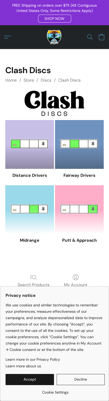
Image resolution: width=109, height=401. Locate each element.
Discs (46, 80)
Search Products (33, 285)
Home (11, 80)
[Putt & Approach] (79, 209)
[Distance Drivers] (29, 144)
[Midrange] (29, 209)
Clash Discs (69, 80)
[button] (54, 19)
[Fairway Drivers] (79, 144)
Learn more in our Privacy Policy (33, 359)
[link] (55, 390)
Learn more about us (23, 366)
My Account (75, 285)
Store (29, 80)
